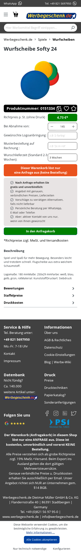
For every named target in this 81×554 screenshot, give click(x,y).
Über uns (51, 332)
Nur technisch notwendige (30, 548)
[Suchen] (72, 28)
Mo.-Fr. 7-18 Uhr (16, 346)
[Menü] (7, 14)
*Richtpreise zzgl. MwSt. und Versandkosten (36, 240)
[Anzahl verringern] (52, 126)
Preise (48, 380)
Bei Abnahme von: (16, 126)
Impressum (12, 361)
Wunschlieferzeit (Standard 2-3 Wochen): (25, 157)
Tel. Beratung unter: (18, 332)
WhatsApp (10, 3)
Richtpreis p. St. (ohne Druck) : (25, 117)
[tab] (39, 295)
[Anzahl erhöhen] (73, 126)
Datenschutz (53, 347)
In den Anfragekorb (40, 231)
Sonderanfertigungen (60, 402)
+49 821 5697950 (17, 339)
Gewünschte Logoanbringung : (25, 135)
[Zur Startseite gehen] (51, 16)
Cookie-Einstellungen (59, 355)
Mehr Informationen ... (40, 532)
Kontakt (9, 353)
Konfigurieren (61, 548)
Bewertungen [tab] (14, 288)
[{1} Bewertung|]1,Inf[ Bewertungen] (73, 108)
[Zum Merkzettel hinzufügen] (66, 108)
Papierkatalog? (55, 395)
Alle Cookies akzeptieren (41, 539)
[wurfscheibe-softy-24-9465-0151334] (40, 80)
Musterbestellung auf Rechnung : (19, 145)
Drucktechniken (55, 387)
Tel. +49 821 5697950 (58, 3)
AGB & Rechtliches (57, 340)
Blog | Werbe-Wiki (57, 362)
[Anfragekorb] (15, 14)
